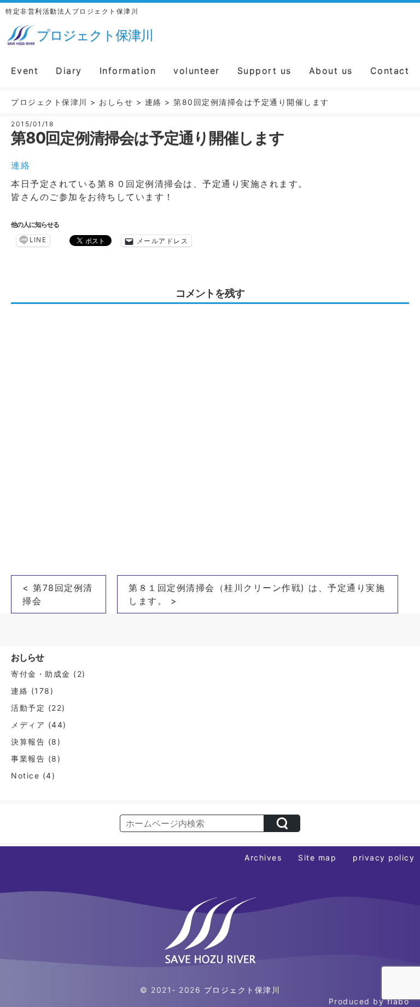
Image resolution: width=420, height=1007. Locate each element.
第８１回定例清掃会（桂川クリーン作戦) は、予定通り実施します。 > (257, 594)
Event (25, 70)
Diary (69, 70)
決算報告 (28, 741)
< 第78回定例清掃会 (57, 594)
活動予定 (28, 707)
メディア (28, 724)
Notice (25, 775)
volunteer (196, 70)
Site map (317, 857)
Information (128, 70)
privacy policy (384, 857)
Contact (390, 70)
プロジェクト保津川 (242, 989)
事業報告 (28, 758)
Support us (264, 70)
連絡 (20, 165)
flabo (398, 1001)
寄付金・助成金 (41, 673)
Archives (263, 857)
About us (331, 70)
